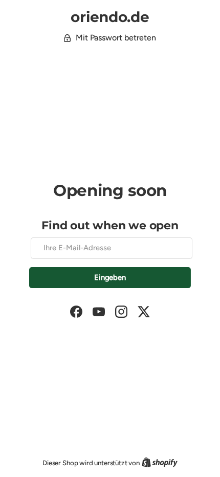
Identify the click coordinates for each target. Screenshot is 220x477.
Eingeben (110, 277)
